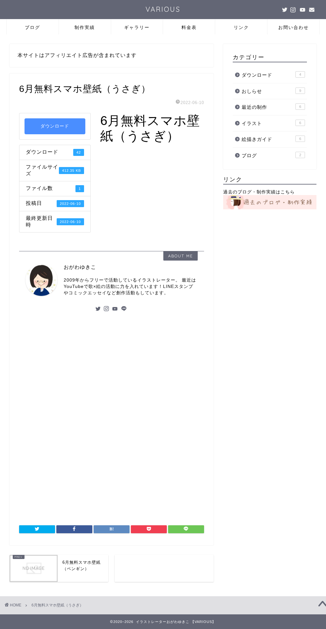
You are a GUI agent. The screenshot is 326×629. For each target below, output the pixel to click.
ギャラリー (137, 27)
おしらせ (271, 91)
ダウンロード (54, 126)
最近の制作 (271, 107)
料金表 (189, 27)
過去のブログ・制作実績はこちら (259, 192)
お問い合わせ (293, 27)
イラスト (271, 123)
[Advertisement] (111, 366)
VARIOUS (163, 9)
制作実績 (84, 27)
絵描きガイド (271, 139)
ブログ (32, 27)
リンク (241, 27)
